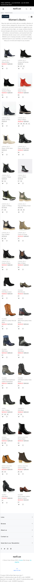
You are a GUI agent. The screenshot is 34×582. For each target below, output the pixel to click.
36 (2, 66)
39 (23, 123)
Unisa (3, 408)
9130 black (21, 410)
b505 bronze (21, 292)
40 (26, 123)
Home (2, 12)
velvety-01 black (6, 91)
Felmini (20, 290)
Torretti (5, 290)
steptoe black (5, 439)
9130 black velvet (6, 292)
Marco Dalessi (23, 437)
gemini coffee (22, 467)
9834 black (21, 351)
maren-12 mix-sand (7, 148)
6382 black (5, 496)
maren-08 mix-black (23, 148)
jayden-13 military (7, 206)
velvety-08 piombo (23, 62)
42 (18, 267)
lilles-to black (6, 410)
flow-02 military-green (24, 206)
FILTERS (6, 16)
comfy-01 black (6, 263)
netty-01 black (22, 119)
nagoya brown (6, 467)
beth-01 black (22, 263)
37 (21, 66)
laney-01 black (22, 177)
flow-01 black (5, 234)
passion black (21, 439)
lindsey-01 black (6, 177)
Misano (4, 437)
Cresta (21, 560)
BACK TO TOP (17, 570)
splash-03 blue (6, 119)
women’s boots (28, 38)
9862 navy (5, 351)
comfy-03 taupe (22, 234)
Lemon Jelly (6, 60)
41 (23, 66)
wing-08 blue (5, 62)
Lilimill (4, 494)
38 (21, 123)
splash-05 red (22, 91)
